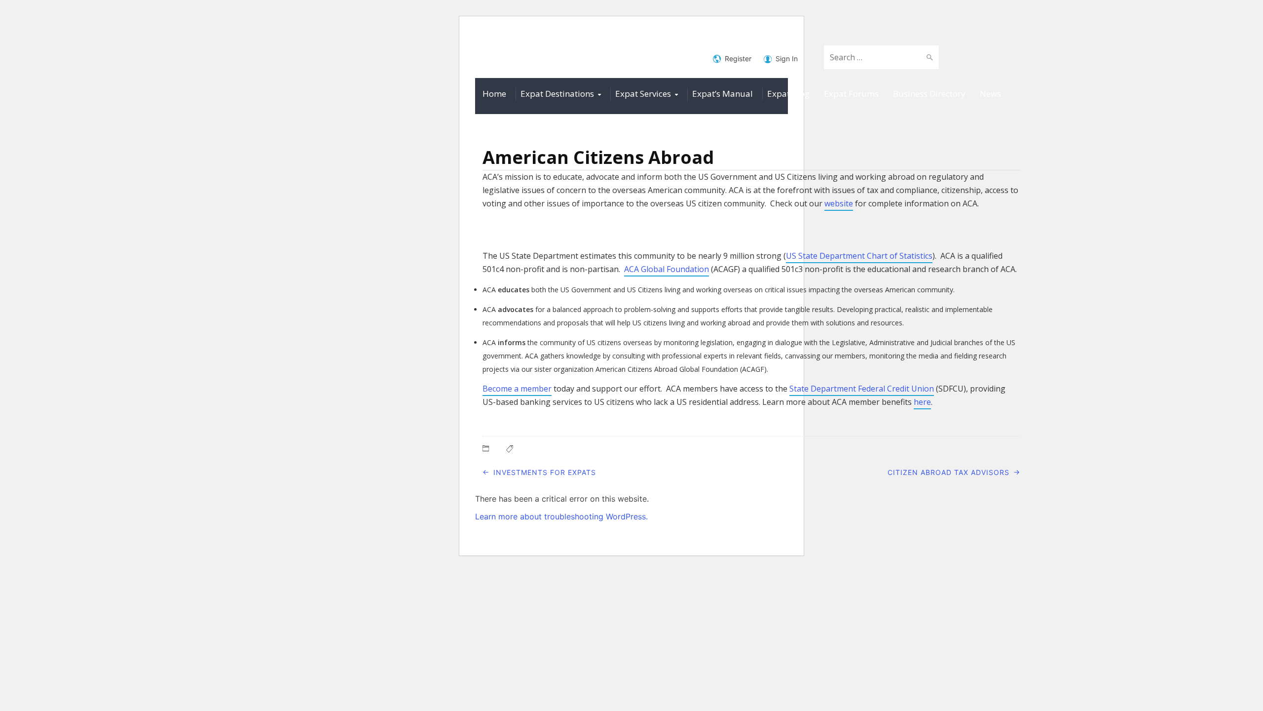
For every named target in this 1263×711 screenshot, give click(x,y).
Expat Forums (851, 93)
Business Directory (929, 93)
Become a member (517, 388)
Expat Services (643, 93)
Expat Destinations (557, 93)
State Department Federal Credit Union (861, 388)
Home (494, 93)
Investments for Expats (544, 472)
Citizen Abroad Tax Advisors (948, 472)
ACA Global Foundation (666, 269)
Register (738, 58)
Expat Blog (788, 93)
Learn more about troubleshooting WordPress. (561, 516)
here (922, 401)
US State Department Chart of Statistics (859, 255)
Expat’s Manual (722, 93)
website (838, 203)
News (990, 93)
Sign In (787, 58)
